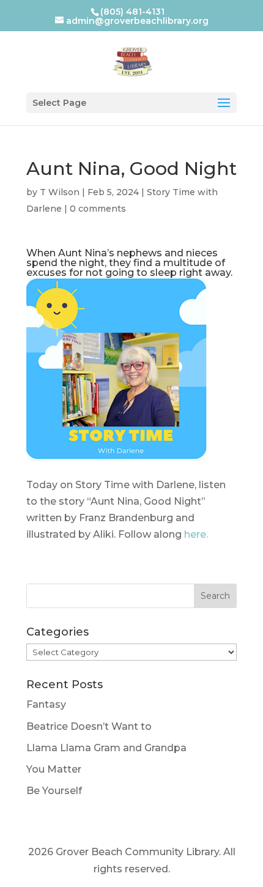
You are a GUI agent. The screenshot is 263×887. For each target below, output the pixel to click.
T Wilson (60, 192)
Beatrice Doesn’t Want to (89, 726)
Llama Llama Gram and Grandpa (106, 748)
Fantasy (46, 704)
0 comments (98, 208)
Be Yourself (54, 790)
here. (196, 534)
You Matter (53, 769)
